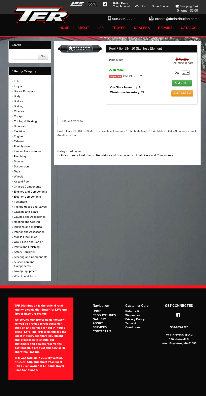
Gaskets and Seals (26, 211)
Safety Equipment (25, 251)
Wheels (18, 176)
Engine (18, 136)
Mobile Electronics (25, 236)
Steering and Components (30, 257)
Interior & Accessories (27, 151)
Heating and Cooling (27, 221)
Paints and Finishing (27, 246)
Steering (19, 161)
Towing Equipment (25, 271)
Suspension (21, 166)
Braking (19, 106)
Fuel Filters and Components (154, 155)
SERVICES (100, 327)
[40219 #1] (80, 48)
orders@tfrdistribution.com (176, 19)
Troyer (18, 86)
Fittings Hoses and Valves (30, 206)
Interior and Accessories (29, 231)
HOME (97, 311)
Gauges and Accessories (29, 216)
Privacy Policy (135, 319)
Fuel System (22, 146)
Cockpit (18, 116)
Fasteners (20, 201)
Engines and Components (30, 191)
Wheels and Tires (25, 276)
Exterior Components (27, 196)
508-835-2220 (123, 19)
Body (17, 96)
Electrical (19, 131)
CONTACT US (102, 331)
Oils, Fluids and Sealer (28, 241)
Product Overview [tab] (72, 120)
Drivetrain (20, 126)
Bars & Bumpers (24, 91)
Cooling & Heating (25, 121)
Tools (17, 171)
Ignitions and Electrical (28, 226)
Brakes (18, 101)
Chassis (19, 111)
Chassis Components (27, 186)
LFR (16, 81)
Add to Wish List (182, 93)
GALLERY (99, 319)
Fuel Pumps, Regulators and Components (106, 155)
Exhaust (19, 141)
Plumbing (20, 156)
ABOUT (98, 323)
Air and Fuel (21, 181)
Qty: (177, 72)
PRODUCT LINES (104, 315)
